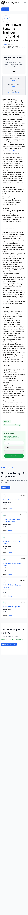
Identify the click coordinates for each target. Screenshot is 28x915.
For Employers (6, 6)
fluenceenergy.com (10, 150)
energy (23, 47)
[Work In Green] (10, 3)
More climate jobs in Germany (12, 425)
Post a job (5, 9)
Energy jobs (7, 421)
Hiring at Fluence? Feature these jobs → (12, 639)
